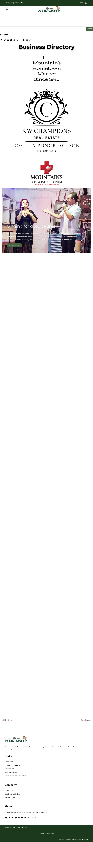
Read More (14, 245)
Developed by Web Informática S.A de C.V (73, 840)
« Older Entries (7, 720)
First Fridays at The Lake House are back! (40, 317)
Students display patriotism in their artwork (43, 609)
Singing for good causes (31, 226)
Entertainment (38, 356)
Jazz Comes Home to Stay (26, 694)
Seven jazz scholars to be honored (34, 434)
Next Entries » (86, 720)
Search (89, 29)
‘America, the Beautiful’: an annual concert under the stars (42, 521)
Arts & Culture (23, 324)
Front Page (37, 324)
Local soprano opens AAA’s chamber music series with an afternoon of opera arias (42, 347)
